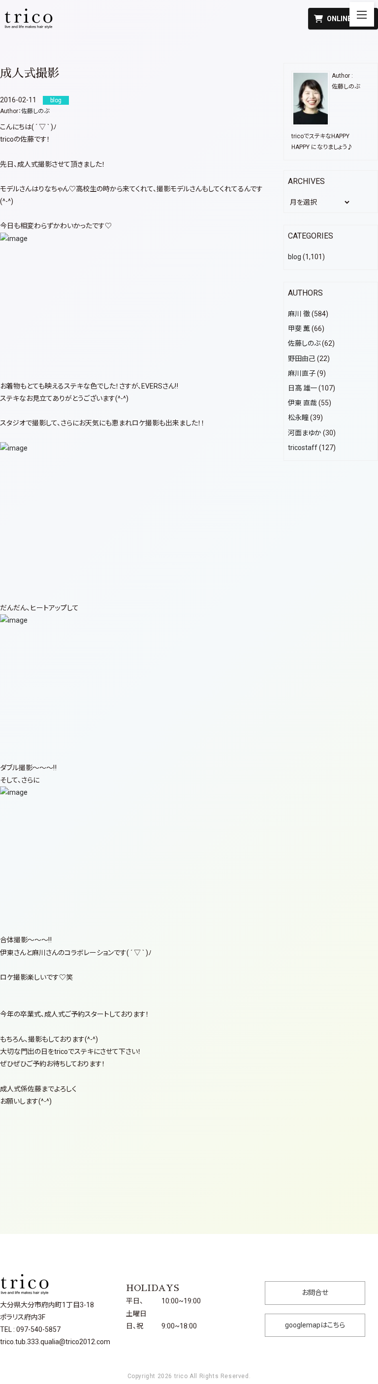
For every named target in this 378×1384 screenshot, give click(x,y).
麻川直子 (301, 373)
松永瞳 (298, 417)
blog (294, 257)
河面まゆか (304, 433)
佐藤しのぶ (35, 111)
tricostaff (302, 447)
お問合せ (315, 1292)
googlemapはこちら (315, 1325)
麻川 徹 (299, 314)
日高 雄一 (302, 388)
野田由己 (301, 358)
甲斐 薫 (299, 328)
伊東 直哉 (302, 403)
